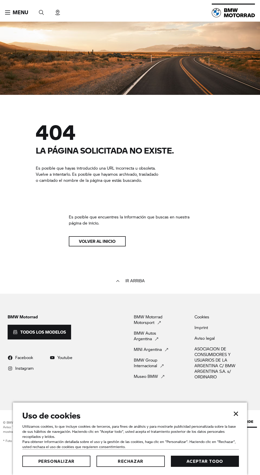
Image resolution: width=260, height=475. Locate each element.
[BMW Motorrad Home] (233, 12)
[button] (16, 12)
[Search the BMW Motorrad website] (41, 11)
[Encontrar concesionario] (58, 11)
